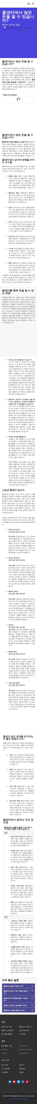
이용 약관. (12, 1099)
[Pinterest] (27, 1081)
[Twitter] (18, 1081)
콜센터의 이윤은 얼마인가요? (14, 1010)
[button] (28, 3)
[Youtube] (14, 1081)
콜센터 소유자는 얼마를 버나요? (15, 1005)
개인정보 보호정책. (22, 1099)
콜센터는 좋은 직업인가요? (14, 986)
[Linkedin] (10, 1081)
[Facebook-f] (22, 1081)
